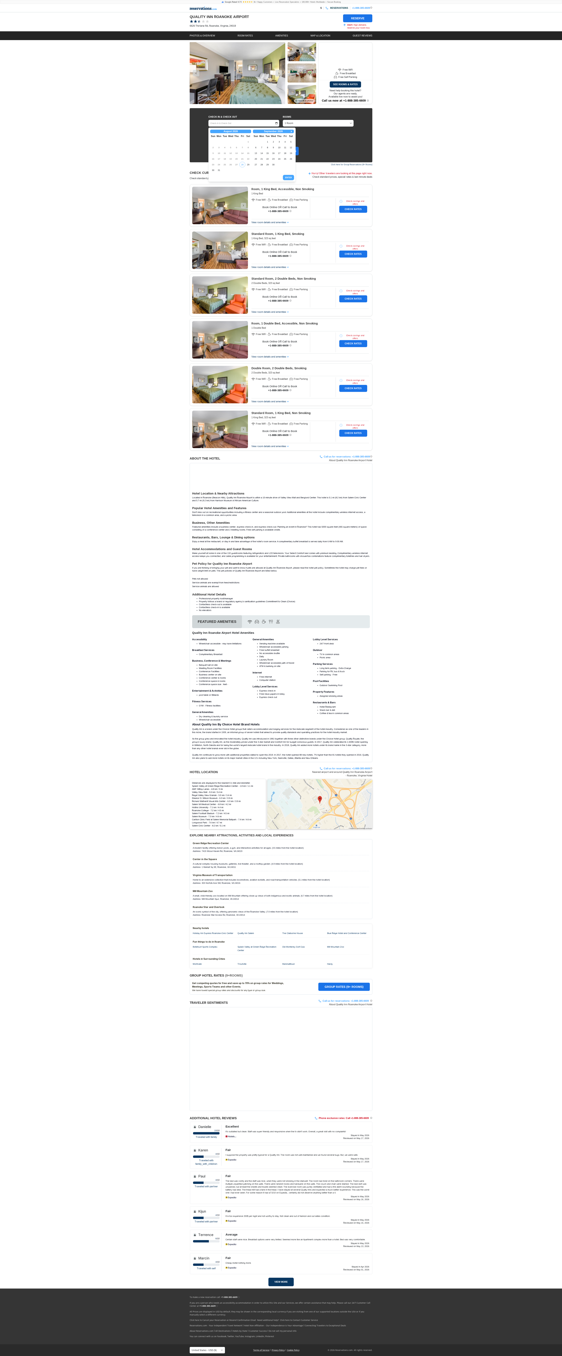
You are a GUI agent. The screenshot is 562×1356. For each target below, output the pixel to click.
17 (279, 153)
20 (256, 159)
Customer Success (258, 1331)
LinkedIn (260, 1336)
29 (248, 164)
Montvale (197, 964)
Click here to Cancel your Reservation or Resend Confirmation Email (223, 1320)
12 (291, 147)
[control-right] (279, 73)
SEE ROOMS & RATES (345, 84)
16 (273, 153)
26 (291, 159)
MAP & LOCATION (320, 35)
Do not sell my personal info (282, 1331)
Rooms (287, 117)
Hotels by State (240, 1331)
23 (273, 159)
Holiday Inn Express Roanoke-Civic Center (213, 933)
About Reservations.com (201, 1331)
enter (288, 177)
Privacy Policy (278, 1350)
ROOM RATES (245, 35)
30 (213, 170)
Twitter (230, 1336)
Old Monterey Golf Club (293, 947)
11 (285, 147)
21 (262, 159)
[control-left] (196, 73)
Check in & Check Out (222, 117)
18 (285, 153)
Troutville (242, 964)
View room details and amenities (268, 222)
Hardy (330, 964)
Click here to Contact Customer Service (299, 1320)
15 (267, 153)
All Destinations (223, 1331)
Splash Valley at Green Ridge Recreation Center (257, 949)
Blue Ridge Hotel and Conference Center (346, 933)
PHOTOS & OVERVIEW (202, 35)
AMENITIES (281, 35)
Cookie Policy (293, 1350)
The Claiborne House (292, 933)
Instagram (250, 1336)
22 (267, 159)
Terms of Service (261, 1350)
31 (219, 170)
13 (256, 153)
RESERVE (357, 18)
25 (285, 159)
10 (279, 147)
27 (256, 164)
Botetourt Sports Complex (205, 947)
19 (291, 153)
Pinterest (269, 1336)
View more (281, 1282)
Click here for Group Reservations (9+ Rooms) (351, 164)
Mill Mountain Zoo (335, 947)
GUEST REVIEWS (362, 35)
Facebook (221, 1336)
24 (279, 159)
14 (262, 153)
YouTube (239, 1336)
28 (242, 164)
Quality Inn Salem (246, 933)
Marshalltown (288, 964)
